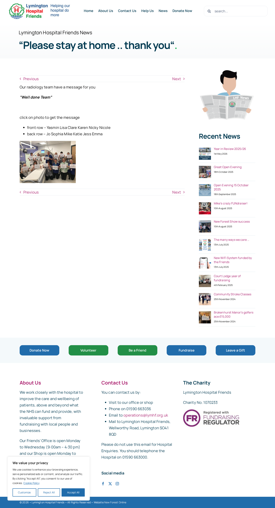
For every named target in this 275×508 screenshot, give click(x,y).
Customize (24, 492)
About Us (30, 382)
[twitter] (110, 483)
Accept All (73, 492)
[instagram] (117, 483)
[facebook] (103, 483)
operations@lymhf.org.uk (145, 415)
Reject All (49, 492)
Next (176, 78)
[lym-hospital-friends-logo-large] (39, 4)
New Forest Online (115, 502)
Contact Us (114, 382)
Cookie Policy (31, 483)
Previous (31, 78)
